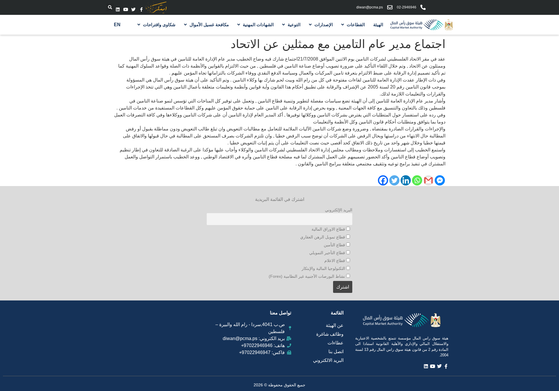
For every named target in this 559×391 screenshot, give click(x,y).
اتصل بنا (336, 351)
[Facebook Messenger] (440, 180)
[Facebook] (383, 180)
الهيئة (378, 24)
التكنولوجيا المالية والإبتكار (324, 268)
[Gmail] (428, 180)
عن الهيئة (335, 325)
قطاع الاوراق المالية (329, 229)
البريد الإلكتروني (338, 210)
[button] (110, 7)
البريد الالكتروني (328, 360)
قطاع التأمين (335, 245)
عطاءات (336, 342)
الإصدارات (323, 24)
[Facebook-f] (141, 9)
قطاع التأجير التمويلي (327, 252)
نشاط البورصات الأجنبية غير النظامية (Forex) (307, 276)
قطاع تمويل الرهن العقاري (323, 237)
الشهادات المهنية (258, 24)
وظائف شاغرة (330, 334)
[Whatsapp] (417, 180)
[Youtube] (126, 9)
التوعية (294, 24)
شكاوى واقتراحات (159, 24)
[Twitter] (133, 9)
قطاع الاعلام (335, 260)
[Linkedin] (118, 9)
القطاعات (356, 24)
